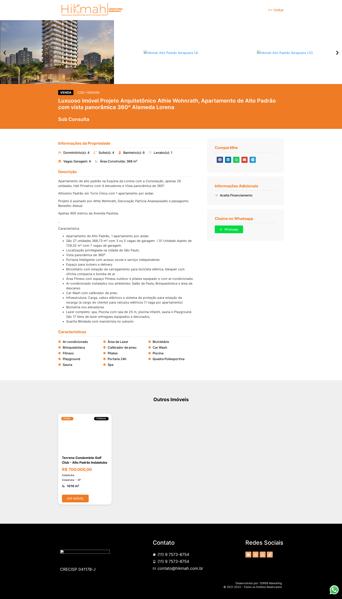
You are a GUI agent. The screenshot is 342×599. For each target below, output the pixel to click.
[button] (4, 52)
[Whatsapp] (263, 554)
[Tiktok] (270, 554)
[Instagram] (255, 554)
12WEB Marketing (270, 583)
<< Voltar (276, 10)
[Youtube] (248, 554)
